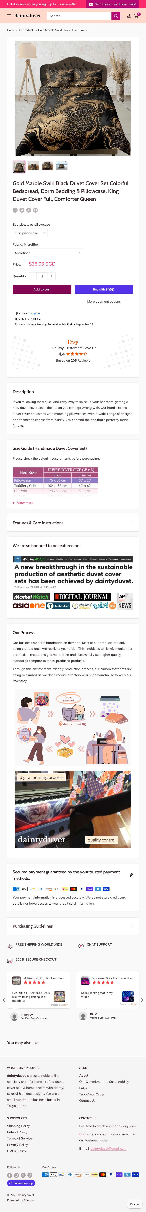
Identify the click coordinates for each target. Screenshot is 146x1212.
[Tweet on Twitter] (28, 210)
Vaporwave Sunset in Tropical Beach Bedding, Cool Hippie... (113, 978)
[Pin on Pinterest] (21, 210)
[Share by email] (35, 210)
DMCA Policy (16, 1151)
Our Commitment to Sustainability (104, 1082)
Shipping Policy (18, 1126)
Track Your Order (92, 1094)
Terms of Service (19, 1138)
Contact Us (87, 1100)
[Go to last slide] (4, 1000)
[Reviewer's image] (59, 999)
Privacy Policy (17, 1145)
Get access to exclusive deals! (115, 4)
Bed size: (31, 224)
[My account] (129, 16)
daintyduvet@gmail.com (108, 1148)
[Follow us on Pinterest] (23, 1175)
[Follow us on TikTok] (29, 1175)
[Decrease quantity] (32, 276)
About (83, 1075)
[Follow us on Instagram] (16, 1175)
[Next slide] (142, 1000)
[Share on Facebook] (15, 210)
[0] (136, 16)
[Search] (115, 16)
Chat (82, 1134)
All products (27, 30)
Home (11, 30)
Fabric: (26, 244)
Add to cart (42, 289)
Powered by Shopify (20, 1200)
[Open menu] (9, 15)
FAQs (83, 1088)
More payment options (104, 301)
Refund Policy (17, 1132)
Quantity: (20, 276)
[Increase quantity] (51, 276)
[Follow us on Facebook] (9, 1175)
